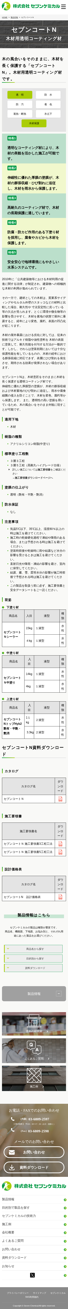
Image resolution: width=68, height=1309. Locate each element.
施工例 (34, 1086)
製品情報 (34, 994)
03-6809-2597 (34, 1119)
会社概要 (8, 1232)
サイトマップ (39, 1293)
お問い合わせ (34, 1152)
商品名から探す (35, 948)
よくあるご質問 (34, 1058)
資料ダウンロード (35, 968)
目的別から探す (35, 958)
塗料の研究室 (34, 1031)
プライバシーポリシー (18, 1293)
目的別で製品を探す (16, 1207)
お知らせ (8, 1266)
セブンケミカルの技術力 (19, 1216)
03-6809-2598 (34, 1131)
